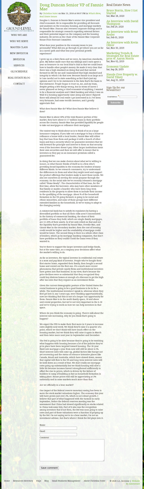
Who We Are (19, 35)
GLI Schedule (19, 71)
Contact (19, 83)
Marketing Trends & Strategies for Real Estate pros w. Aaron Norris (122, 56)
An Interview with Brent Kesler (122, 33)
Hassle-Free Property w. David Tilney (122, 76)
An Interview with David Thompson (122, 22)
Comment (44, 437)
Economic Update (117, 66)
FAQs (38, 481)
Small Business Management (66, 481)
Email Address (113, 97)
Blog (46, 481)
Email (42, 431)
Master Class (19, 47)
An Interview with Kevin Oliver (122, 44)
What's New (94, 13)
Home (7, 481)
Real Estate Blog (19, 77)
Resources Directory (23, 481)
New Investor (19, 53)
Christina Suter (50, 13)
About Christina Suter (94, 481)
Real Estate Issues (48, 16)
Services (19, 65)
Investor (19, 59)
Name (42, 425)
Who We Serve (19, 41)
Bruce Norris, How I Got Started (122, 12)
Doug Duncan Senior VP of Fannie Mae (71, 7)
